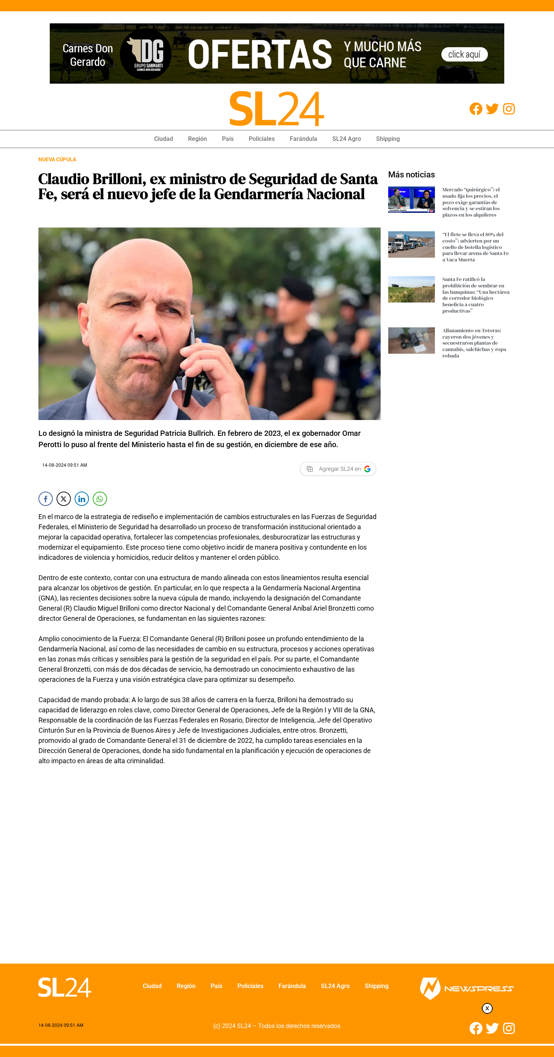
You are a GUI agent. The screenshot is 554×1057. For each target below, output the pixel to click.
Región (197, 138)
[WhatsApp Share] (100, 499)
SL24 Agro (346, 138)
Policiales (262, 138)
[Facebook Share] (45, 499)
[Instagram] (509, 108)
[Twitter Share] (64, 499)
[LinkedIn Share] (82, 499)
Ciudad (163, 138)
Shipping (388, 138)
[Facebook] (475, 108)
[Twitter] (492, 108)
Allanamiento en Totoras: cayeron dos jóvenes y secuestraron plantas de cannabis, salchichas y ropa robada (474, 343)
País (228, 138)
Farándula (303, 138)
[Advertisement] (209, 874)
